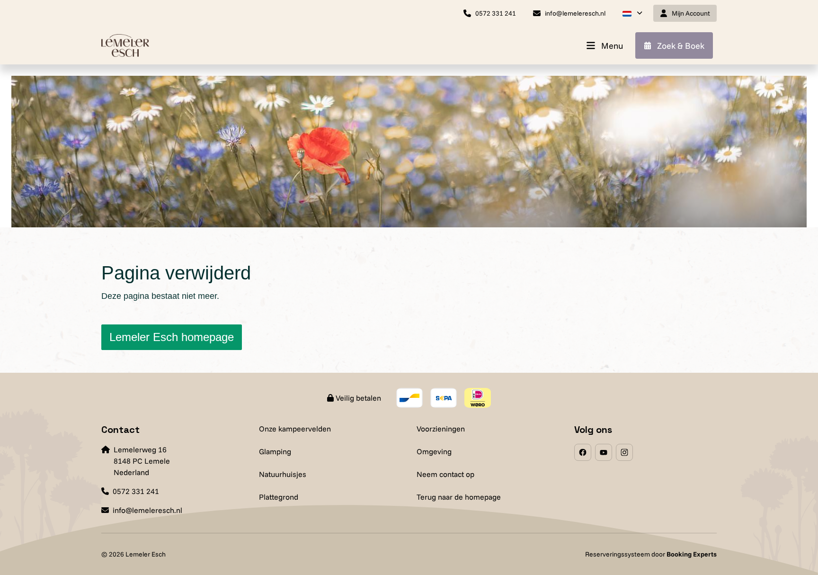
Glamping (275, 451)
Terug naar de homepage (459, 497)
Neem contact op (445, 474)
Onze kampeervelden (295, 428)
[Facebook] (582, 452)
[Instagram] (624, 452)
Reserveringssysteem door (651, 554)
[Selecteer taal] (632, 13)
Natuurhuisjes (282, 474)
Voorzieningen (441, 428)
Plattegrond (278, 497)
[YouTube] (603, 452)
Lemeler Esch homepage (171, 337)
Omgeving (434, 451)
